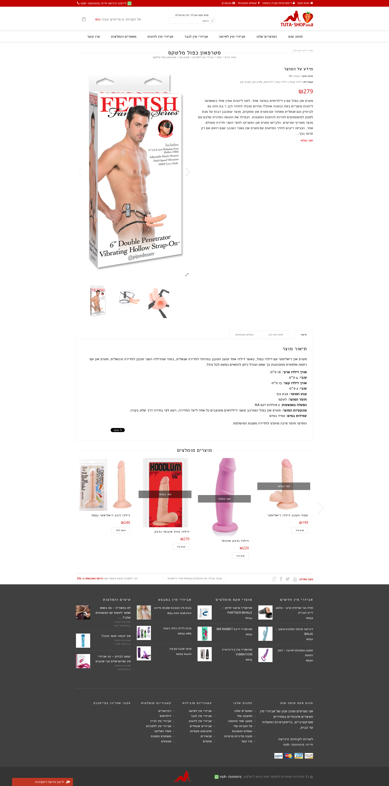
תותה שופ (295, 36)
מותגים (207, 741)
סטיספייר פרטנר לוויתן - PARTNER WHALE (237, 610)
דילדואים (269, 82)
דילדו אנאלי (295, 82)
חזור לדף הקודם (304, 50)
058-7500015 (231, 776)
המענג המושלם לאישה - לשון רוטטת (295, 652)
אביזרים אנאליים (201, 726)
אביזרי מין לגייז (160, 721)
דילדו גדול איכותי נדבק (171, 531)
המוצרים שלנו (266, 36)
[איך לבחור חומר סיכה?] (83, 641)
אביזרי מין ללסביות (203, 57)
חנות (219, 57)
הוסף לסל (121, 530)
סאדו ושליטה (162, 731)
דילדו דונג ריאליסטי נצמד (110, 515)
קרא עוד (181, 546)
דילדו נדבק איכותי (235, 541)
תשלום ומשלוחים (244, 335)
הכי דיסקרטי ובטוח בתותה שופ (107, 578)
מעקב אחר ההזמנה (240, 721)
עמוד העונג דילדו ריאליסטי (288, 515)
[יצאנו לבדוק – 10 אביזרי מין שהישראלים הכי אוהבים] (83, 661)
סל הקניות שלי (242, 726)
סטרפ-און (245, 82)
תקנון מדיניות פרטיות (238, 736)
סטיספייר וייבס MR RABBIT (234, 629)
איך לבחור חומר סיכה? (116, 636)
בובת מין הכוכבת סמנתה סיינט (172, 608)
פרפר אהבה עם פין (180, 649)
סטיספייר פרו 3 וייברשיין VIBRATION (237, 652)
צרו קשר (93, 36)
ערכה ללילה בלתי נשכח (177, 628)
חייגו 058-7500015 (298, 744)
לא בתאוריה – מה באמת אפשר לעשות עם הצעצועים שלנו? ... (113, 613)
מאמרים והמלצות (123, 36)
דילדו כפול (281, 82)
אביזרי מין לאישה (232, 36)
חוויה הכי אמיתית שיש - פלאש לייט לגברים (294, 610)
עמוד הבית (230, 57)
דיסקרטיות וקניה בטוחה (277, 3)
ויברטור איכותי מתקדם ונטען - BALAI (294, 631)
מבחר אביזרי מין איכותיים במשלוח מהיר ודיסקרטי (194, 578)
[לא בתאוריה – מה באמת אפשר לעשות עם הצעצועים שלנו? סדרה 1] (83, 612)
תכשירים (206, 736)
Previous (80, 172)
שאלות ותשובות (247, 3)
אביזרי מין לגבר (196, 36)
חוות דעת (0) (275, 335)
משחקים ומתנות (161, 736)
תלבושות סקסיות (201, 731)
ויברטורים (164, 711)
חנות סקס (303, 3)
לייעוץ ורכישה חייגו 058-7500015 (103, 3)
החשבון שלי (244, 716)
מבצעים (226, 3)
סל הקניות (118, 19)
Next (187, 172)
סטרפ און (184, 57)
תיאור (303, 335)
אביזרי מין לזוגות (160, 36)
